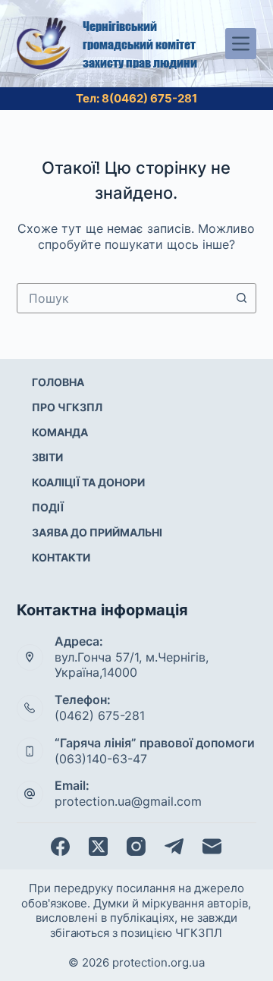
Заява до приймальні (97, 532)
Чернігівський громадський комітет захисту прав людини (140, 44)
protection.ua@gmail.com (128, 801)
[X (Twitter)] (98, 846)
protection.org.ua (158, 962)
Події (48, 507)
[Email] (211, 846)
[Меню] (240, 43)
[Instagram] (136, 846)
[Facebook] (60, 846)
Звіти (47, 457)
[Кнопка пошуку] (241, 298)
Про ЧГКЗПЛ (67, 407)
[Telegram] (174, 846)
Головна (58, 382)
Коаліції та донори (88, 482)
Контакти (61, 557)
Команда (60, 432)
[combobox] (122, 298)
